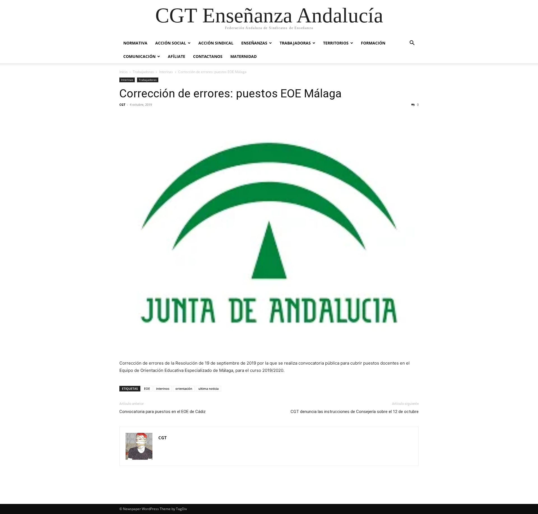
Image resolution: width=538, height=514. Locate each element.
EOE (147, 388)
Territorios (336, 43)
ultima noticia (208, 388)
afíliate (176, 56)
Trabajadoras (295, 43)
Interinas (166, 71)
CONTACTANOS (207, 56)
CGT (122, 104)
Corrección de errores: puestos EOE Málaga (230, 93)
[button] (412, 43)
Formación (373, 43)
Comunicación (139, 56)
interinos (162, 388)
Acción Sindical (215, 43)
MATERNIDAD (243, 56)
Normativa (135, 43)
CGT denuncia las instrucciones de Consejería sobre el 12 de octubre (355, 411)
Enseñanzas (254, 43)
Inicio (123, 71)
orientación (183, 388)
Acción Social (170, 43)
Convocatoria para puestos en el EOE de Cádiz (162, 411)
